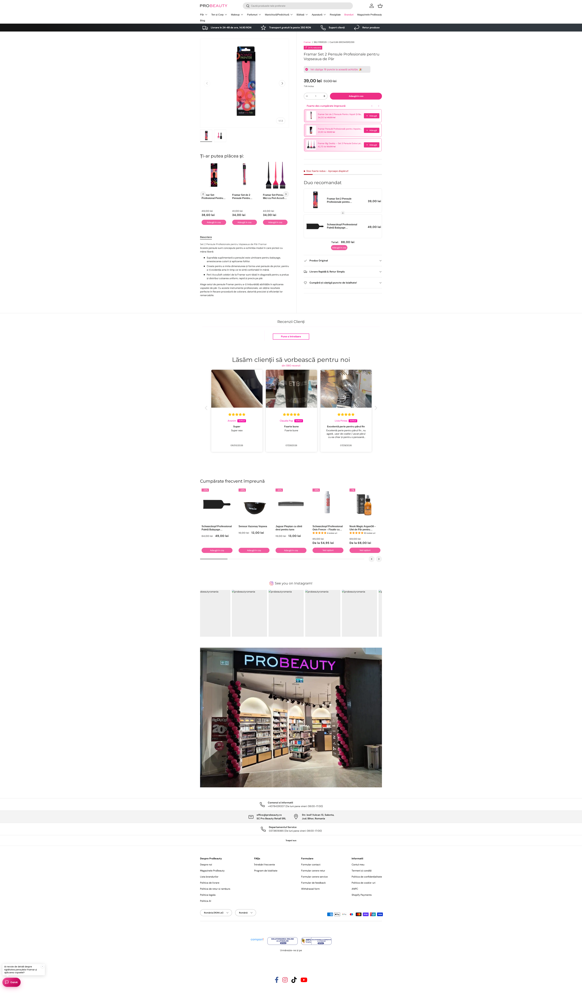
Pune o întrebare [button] (291, 336)
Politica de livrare (209, 882)
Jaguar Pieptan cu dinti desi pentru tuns (289, 528)
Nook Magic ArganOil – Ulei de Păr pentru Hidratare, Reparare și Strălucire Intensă (363, 528)
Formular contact (310, 864)
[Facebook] (277, 981)
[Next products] (378, 106)
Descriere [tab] (206, 237)
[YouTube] (304, 981)
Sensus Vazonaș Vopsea (253, 526)
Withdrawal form (310, 888)
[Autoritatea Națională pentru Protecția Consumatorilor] (316, 937)
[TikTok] (294, 981)
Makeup (235, 14)
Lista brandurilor (209, 876)
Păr (202, 14)
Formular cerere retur (313, 870)
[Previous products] (372, 106)
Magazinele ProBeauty (369, 14)
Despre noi (206, 864)
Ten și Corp (217, 14)
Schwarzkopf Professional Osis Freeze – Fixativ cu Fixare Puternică (328, 528)
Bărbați (300, 14)
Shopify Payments (362, 894)
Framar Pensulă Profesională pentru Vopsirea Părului (340, 128)
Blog (202, 20)
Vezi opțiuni (328, 550)
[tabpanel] (244, 271)
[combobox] (298, 5)
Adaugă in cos (356, 96)
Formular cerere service (314, 876)
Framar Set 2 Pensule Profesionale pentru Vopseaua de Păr (339, 200)
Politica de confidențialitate (367, 876)
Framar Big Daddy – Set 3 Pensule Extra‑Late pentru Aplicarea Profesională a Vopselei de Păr (340, 143)
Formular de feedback (313, 882)
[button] (380, 5)
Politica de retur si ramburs (215, 888)
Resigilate (335, 14)
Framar (307, 42)
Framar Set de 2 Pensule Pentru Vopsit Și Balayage (340, 114)
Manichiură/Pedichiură (277, 14)
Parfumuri (252, 14)
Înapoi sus (291, 840)
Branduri (349, 14)
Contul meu (358, 864)
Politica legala (208, 894)
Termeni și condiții (362, 870)
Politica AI (205, 901)
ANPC (355, 888)
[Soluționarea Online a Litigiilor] (283, 937)
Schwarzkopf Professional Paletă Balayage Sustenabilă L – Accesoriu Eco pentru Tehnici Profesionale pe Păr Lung (342, 226)
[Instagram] (285, 981)
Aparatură (317, 14)
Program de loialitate (265, 870)
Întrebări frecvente (264, 864)
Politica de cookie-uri (363, 882)
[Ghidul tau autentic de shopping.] (257, 937)
